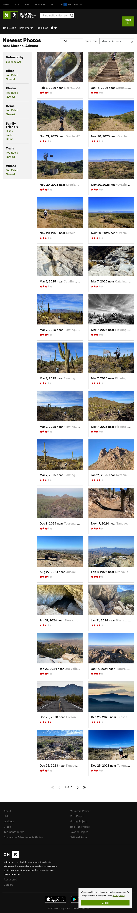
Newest (10, 79)
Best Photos (26, 27)
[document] (105, 897)
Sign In (128, 21)
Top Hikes (42, 27)
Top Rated (12, 75)
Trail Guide (9, 27)
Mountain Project (80, 811)
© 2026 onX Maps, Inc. (59, 908)
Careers (8, 884)
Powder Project (79, 831)
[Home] (21, 15)
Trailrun (40, 4)
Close (105, 902)
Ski (53, 4)
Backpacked (13, 61)
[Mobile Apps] (54, 27)
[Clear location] (132, 41)
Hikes (9, 130)
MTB (17, 4)
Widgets (9, 821)
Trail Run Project (80, 826)
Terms (76, 908)
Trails (9, 135)
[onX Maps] (11, 856)
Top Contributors (14, 831)
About (7, 811)
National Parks (78, 837)
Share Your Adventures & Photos (23, 837)
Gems (9, 139)
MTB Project (77, 816)
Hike (27, 4)
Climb (6, 4)
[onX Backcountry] (71, 5)
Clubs (7, 826)
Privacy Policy (119, 895)
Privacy (85, 908)
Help (6, 816)
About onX (10, 879)
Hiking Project (78, 821)
